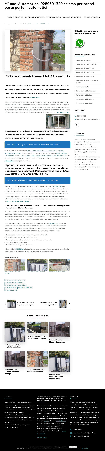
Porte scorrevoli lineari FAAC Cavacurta (41, 151)
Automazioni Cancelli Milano (85, 72)
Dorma (33, 156)
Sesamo (27, 156)
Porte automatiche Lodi (84, 95)
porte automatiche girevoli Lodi (15, 282)
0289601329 (35, 97)
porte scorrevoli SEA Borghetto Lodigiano (13, 346)
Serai (12, 156)
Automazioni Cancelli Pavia (85, 77)
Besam (38, 156)
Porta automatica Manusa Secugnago (57, 341)
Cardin (43, 156)
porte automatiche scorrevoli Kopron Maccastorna (56, 376)
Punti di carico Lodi (12, 290)
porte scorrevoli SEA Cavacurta (57, 271)
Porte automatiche (82, 87)
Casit (54, 156)
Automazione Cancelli (92, 17)
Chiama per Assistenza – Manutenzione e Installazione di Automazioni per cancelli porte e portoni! (44, 17)
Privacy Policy (42, 438)
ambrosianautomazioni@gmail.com (88, 119)
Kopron (59, 156)
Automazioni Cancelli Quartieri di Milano (87, 82)
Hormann (49, 156)
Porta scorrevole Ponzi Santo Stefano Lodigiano (36, 337)
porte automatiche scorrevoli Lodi (16, 285)
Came (63, 153)
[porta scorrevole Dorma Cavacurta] (37, 265)
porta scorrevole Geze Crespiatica (19, 201)
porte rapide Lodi (11, 287)
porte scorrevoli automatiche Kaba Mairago (12, 371)
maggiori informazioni (62, 447)
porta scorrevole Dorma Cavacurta (36, 271)
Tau (64, 156)
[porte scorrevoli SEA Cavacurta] (59, 265)
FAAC (58, 153)
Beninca (7, 156)
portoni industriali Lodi (25, 287)
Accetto (72, 447)
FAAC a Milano (61, 421)
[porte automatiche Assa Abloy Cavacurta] (15, 265)
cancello (46, 421)
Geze (22, 156)
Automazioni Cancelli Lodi (85, 68)
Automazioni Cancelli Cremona (86, 64)
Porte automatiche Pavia (84, 103)
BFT (66, 153)
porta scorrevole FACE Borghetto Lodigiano (36, 370)
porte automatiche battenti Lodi (16, 280)
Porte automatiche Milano (85, 99)
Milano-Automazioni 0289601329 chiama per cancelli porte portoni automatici (51, 5)
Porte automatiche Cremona (85, 91)
